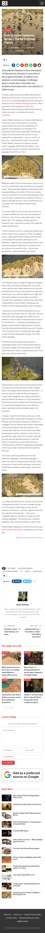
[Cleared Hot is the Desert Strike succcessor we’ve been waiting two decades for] (11, 685)
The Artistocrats (37, 571)
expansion (29, 103)
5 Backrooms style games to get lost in (27, 804)
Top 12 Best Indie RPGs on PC (23, 875)
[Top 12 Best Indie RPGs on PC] (6, 877)
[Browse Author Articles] (22, 596)
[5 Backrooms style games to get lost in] (6, 806)
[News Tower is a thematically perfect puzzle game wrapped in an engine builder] (33, 658)
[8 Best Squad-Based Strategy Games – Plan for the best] (6, 798)
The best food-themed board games (26, 848)
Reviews (8, 30)
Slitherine (27, 571)
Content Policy (11, 918)
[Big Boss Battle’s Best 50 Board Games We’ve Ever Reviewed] (6, 815)
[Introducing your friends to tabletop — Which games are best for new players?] (6, 895)
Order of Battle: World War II (12, 530)
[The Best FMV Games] (6, 833)
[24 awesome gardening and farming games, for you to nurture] (6, 868)
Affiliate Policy (22, 921)
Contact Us (17, 914)
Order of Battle (11, 568)
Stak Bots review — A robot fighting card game (12, 631)
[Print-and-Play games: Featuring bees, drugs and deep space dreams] (6, 824)
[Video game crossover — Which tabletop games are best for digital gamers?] (6, 842)
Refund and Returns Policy (29, 918)
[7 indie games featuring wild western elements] (6, 886)
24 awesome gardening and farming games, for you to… (26, 867)
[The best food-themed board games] (6, 850)
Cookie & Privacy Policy (32, 914)
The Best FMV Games (21, 831)
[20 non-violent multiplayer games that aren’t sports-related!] (6, 859)
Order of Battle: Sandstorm (25, 568)
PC (21, 571)
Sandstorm (6, 115)
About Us (7, 914)
